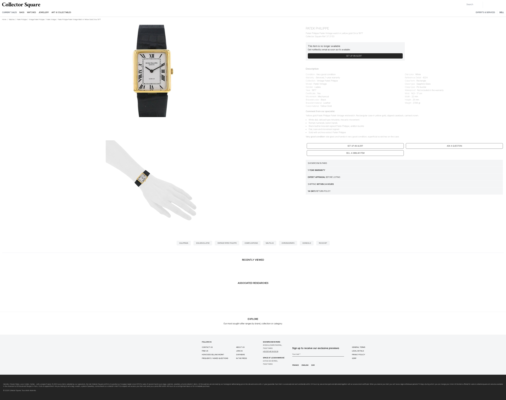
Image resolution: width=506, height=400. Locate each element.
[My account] (503, 5)
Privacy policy (358, 355)
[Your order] (498, 5)
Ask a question (454, 146)
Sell (501, 12)
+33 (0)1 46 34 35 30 (270, 351)
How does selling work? (213, 355)
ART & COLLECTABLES (61, 12)
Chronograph (288, 243)
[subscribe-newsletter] (342, 355)
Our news (240, 355)
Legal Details (358, 351)
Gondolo (306, 243)
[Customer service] (486, 5)
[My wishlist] (492, 5)
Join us (239, 351)
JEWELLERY (44, 12)
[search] (464, 3)
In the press (241, 358)
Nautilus (270, 243)
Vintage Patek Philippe (227, 243)
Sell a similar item (355, 153)
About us (240, 347)
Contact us (207, 347)
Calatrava (183, 243)
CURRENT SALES (9, 12)
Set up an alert (355, 146)
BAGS (22, 12)
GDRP (354, 358)
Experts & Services (485, 12)
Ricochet (323, 243)
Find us (205, 351)
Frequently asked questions (215, 358)
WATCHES (31, 12)
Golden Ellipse (203, 243)
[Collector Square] (20, 5)
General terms (358, 347)
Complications (251, 243)
